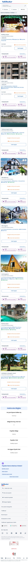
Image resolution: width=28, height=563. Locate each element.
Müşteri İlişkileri (7, 502)
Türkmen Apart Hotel (6, 129)
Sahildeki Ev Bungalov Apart (8, 373)
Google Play (14, 525)
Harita (23, 9)
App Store (5, 525)
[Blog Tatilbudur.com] (25, 533)
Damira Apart (4, 323)
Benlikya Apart (5, 34)
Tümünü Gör (22, 53)
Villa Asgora (4, 226)
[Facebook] (11, 533)
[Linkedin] (21, 533)
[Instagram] (2, 533)
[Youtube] (16, 533)
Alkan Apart (4, 81)
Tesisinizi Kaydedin (8, 497)
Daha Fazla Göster (14, 476)
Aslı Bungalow (5, 274)
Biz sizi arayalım (7, 493)
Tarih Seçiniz (20, 48)
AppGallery (24, 525)
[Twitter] (7, 533)
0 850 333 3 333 (8, 488)
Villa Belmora (4, 177)
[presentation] (24, 24)
